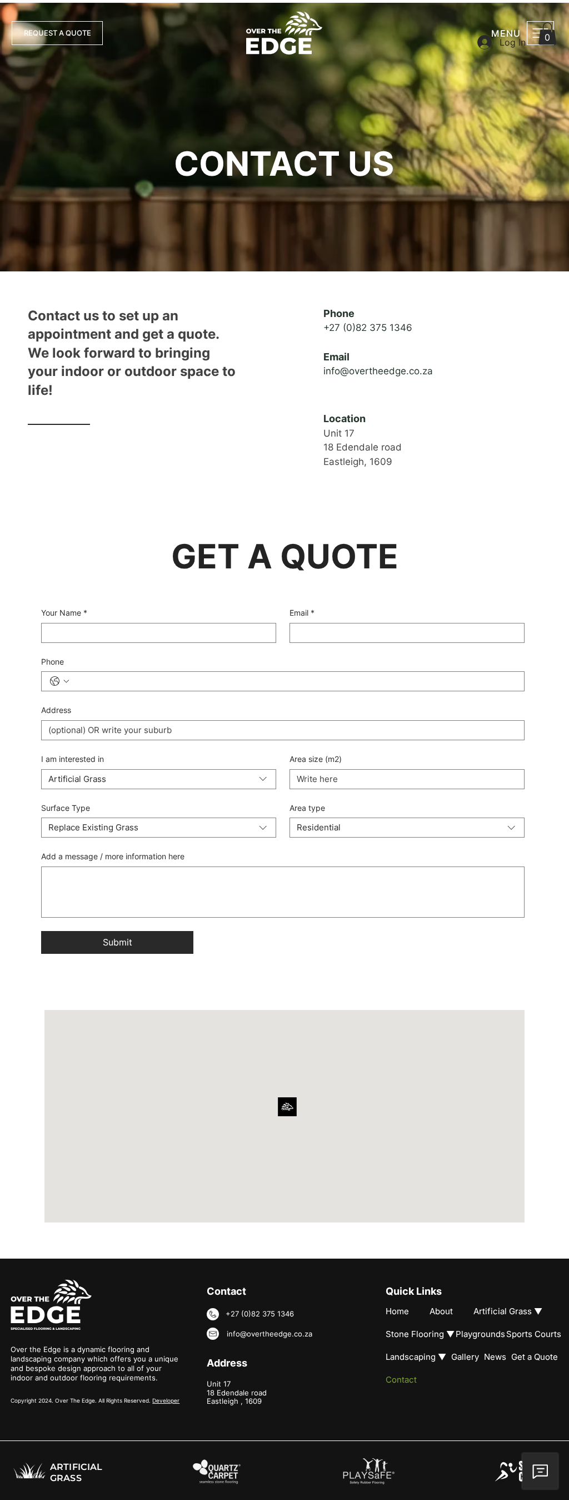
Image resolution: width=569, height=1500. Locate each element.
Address (56, 710)
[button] (547, 33)
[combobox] (158, 779)
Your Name (64, 612)
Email (302, 612)
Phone (52, 661)
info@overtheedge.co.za (378, 371)
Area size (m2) (316, 759)
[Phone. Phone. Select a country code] (59, 681)
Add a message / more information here (112, 856)
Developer (165, 1400)
